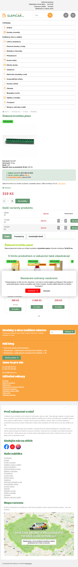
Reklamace (7, 385)
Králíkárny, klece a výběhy (12, 37)
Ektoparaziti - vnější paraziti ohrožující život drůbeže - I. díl (25, 353)
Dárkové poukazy (47, 2)
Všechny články (10, 358)
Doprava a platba (40, 6)
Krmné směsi (10, 60)
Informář (50, 4)
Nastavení (46, 291)
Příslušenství (10, 55)
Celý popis (62, 183)
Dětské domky (11, 65)
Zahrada (8, 88)
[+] (12, 201)
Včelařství (9, 69)
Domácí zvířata (11, 83)
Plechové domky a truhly (14, 46)
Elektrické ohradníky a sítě (15, 74)
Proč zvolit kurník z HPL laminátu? (16, 348)
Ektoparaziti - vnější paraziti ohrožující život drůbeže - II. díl (25, 350)
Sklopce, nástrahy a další (15, 107)
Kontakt (50, 6)
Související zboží (36, 236)
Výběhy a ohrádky (12, 97)
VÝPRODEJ (7, 23)
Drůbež (8, 27)
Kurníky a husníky (12, 32)
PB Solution (28, 563)
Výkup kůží (6, 393)
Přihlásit (68, 332)
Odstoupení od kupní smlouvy (13, 387)
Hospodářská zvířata (13, 79)
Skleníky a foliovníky (13, 51)
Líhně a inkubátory (12, 41)
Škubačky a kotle (12, 93)
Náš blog (8, 344)
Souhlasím (32, 291)
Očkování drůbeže (9, 395)
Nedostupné (69, 213)
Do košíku (22, 201)
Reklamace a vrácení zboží (44, 9)
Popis (7, 236)
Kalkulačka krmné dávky (37, 4)
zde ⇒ (27, 175)
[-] (4, 201)
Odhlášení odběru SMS (11, 391)
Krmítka (33, 112)
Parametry (19, 236)
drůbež (10, 173)
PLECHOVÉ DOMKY (15, 177)
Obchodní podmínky (10, 389)
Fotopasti (9, 102)
